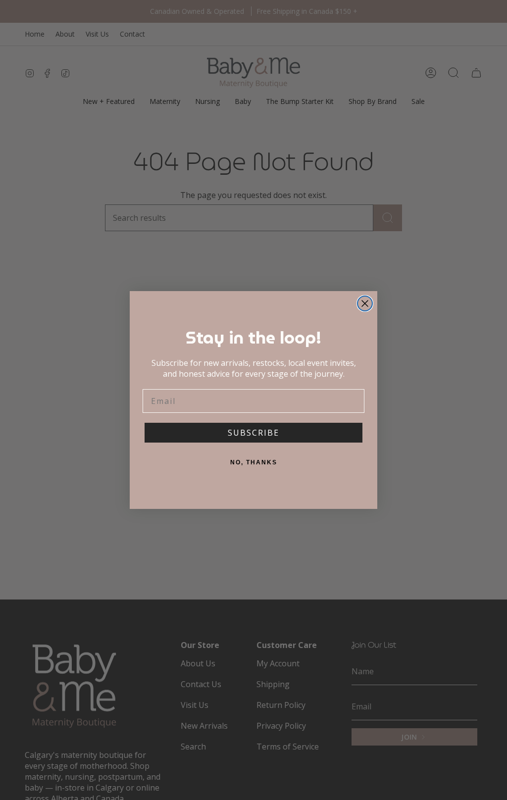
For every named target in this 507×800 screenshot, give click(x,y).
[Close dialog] (364, 303)
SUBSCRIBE (253, 432)
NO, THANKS (253, 462)
